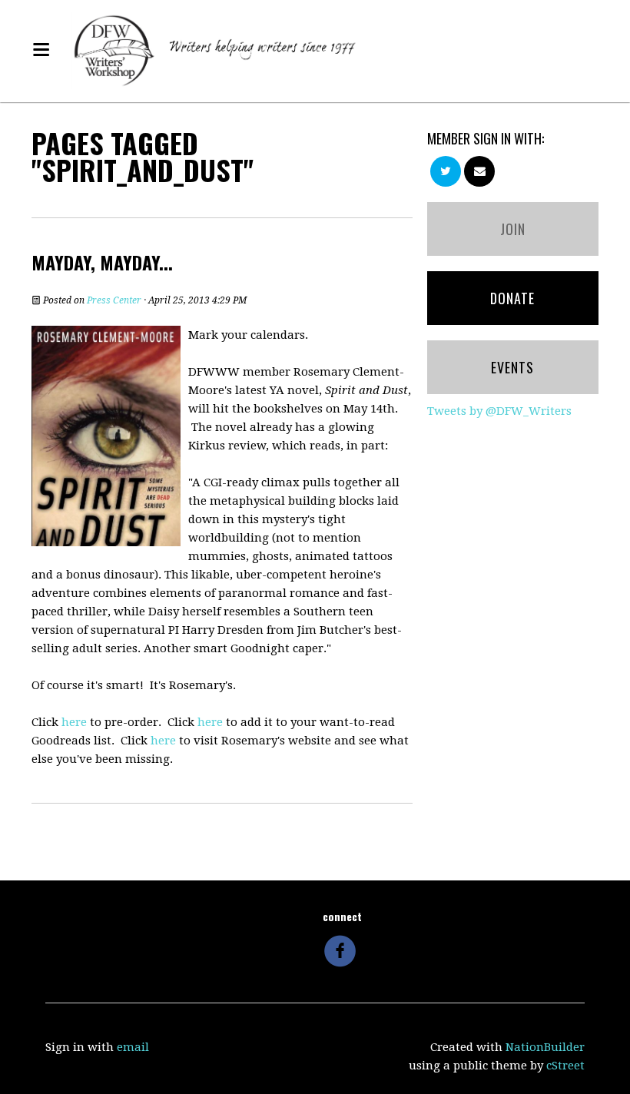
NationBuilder (545, 1047)
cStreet (565, 1065)
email (133, 1047)
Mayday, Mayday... (102, 262)
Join (513, 229)
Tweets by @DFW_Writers (499, 411)
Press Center (114, 300)
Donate (512, 298)
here (74, 722)
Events (512, 367)
